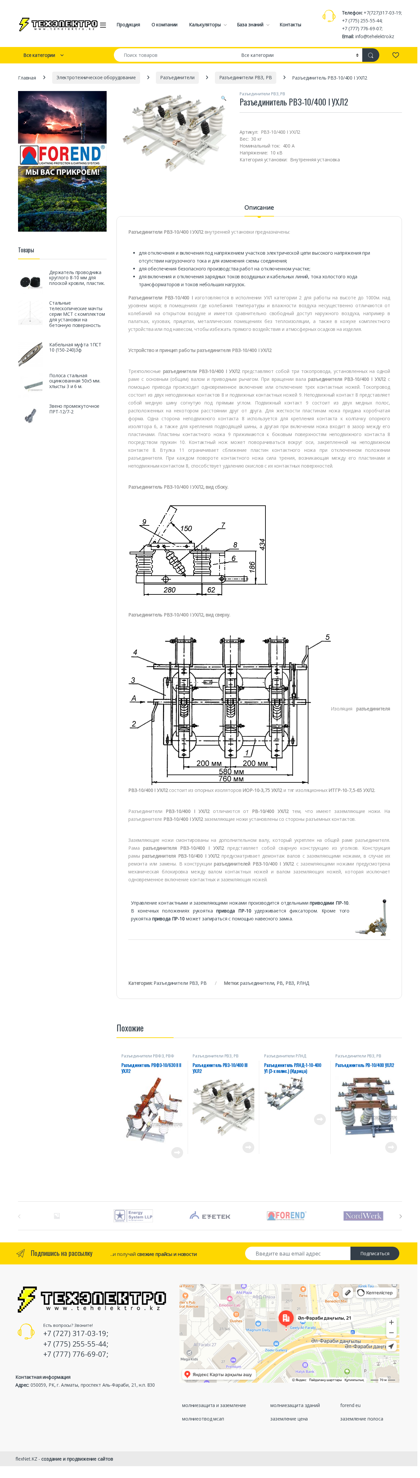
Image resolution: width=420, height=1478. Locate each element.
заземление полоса (361, 1419)
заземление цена (289, 1419)
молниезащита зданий (295, 1405)
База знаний (250, 24)
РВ (280, 983)
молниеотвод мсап (203, 1419)
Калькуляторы (204, 24)
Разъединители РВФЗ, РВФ (147, 1056)
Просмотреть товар (168, 1152)
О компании (165, 24)
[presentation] (400, 1216)
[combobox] (176, 55)
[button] (223, 98)
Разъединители (177, 77)
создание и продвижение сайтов (77, 1459)
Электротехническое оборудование (96, 77)
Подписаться (374, 1253)
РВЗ (289, 983)
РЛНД (303, 983)
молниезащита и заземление (214, 1405)
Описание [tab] (259, 207)
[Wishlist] (395, 54)
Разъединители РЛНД (285, 1056)
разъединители (257, 983)
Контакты (290, 24)
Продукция (128, 24)
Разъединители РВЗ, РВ (245, 77)
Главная (27, 77)
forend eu (350, 1405)
